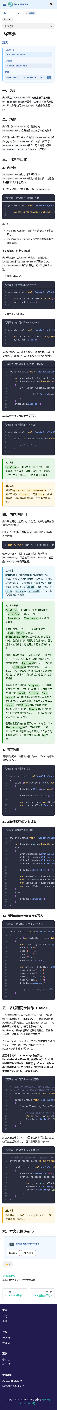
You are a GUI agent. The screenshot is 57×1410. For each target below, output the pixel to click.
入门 (4, 1316)
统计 (4, 1364)
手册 (4, 1321)
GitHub (30, 1253)
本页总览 (9, 26)
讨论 (4, 1338)
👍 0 (8, 1264)
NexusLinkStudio (11, 1386)
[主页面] (4, 13)
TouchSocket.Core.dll (18, 66)
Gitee (14, 1253)
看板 (4, 1342)
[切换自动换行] (45, 205)
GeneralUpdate (10, 1381)
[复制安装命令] (49, 77)
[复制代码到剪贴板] (51, 205)
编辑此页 (10, 1275)
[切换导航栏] (4, 4)
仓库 (4, 1359)
